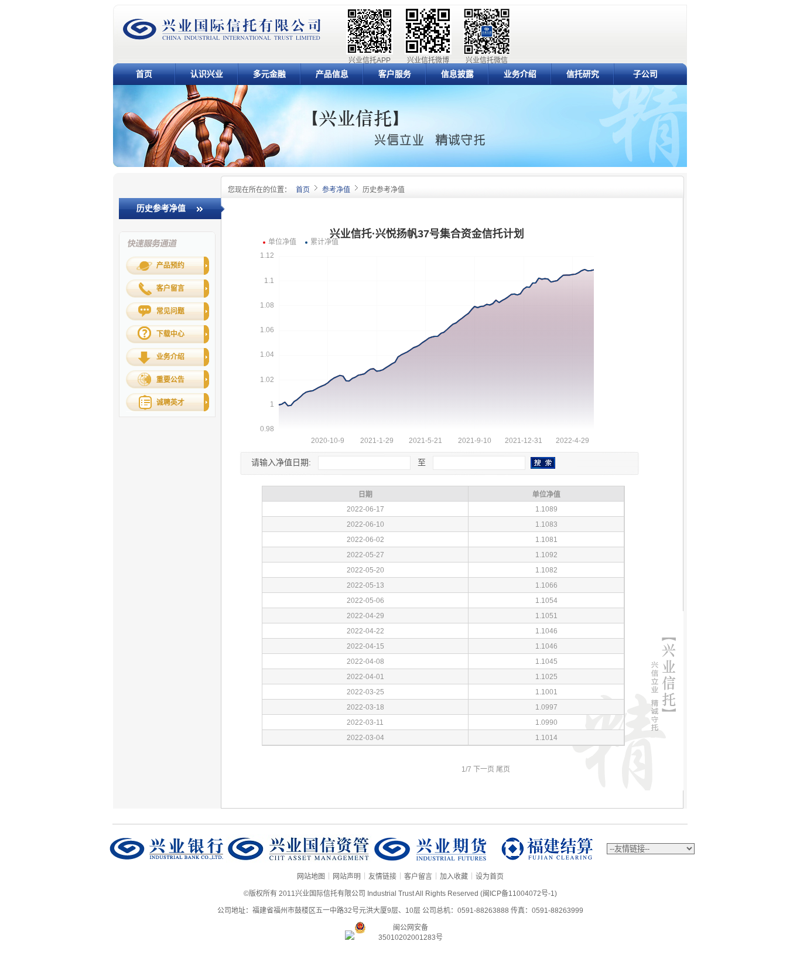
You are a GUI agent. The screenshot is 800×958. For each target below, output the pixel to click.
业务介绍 (520, 74)
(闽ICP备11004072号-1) (518, 893)
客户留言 (170, 288)
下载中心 (170, 334)
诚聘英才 (170, 402)
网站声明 (347, 876)
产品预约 (170, 265)
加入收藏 (454, 876)
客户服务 (394, 74)
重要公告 (170, 380)
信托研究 (582, 74)
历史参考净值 (161, 208)
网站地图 (311, 876)
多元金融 (269, 74)
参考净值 (336, 190)
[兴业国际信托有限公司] (221, 39)
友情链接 (382, 876)
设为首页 (490, 876)
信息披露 (457, 74)
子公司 (645, 74)
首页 (144, 74)
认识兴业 (206, 74)
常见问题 (170, 311)
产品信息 (332, 74)
